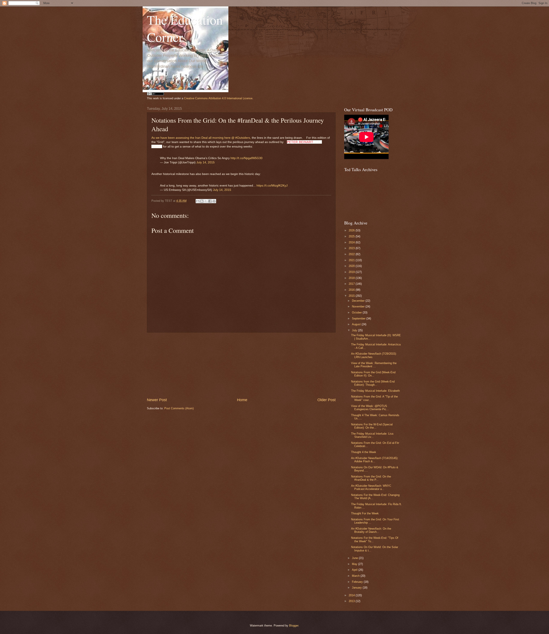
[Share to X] (206, 201)
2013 (352, 601)
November (358, 306)
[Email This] (198, 201)
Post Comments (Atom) (179, 408)
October (357, 312)
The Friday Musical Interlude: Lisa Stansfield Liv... (372, 435)
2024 (352, 242)
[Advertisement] (241, 365)
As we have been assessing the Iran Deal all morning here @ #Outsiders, (201, 137)
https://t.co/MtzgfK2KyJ (272, 185)
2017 (352, 283)
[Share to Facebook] (210, 201)
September (359, 318)
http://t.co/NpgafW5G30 (246, 158)
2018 (352, 278)
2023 (352, 248)
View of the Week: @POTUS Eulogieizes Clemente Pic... (370, 407)
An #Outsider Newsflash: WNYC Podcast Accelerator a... (371, 487)
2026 (352, 230)
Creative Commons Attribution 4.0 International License (218, 98)
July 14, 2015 (205, 162)
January (357, 587)
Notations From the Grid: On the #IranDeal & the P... (371, 478)
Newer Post (157, 400)
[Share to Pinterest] (214, 201)
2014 (352, 595)
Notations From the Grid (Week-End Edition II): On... (373, 374)
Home (242, 400)
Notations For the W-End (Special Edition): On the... (372, 426)
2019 (352, 272)
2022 (352, 254)
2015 (352, 295)
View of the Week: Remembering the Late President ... (374, 364)
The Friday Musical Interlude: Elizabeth (375, 390)
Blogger (293, 625)
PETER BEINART (300, 142)
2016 (352, 289)
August (357, 324)
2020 (352, 266)
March (356, 575)
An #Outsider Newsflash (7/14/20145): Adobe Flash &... (374, 459)
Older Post (326, 400)
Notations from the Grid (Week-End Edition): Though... (373, 383)
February (358, 581)
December (358, 300)
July (355, 330)
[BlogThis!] (202, 201)
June (355, 558)
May (355, 564)
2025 (352, 236)
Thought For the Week (365, 513)
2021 (352, 260)
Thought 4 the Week (363, 452)
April (355, 569)
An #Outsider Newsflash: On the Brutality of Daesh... (371, 530)
